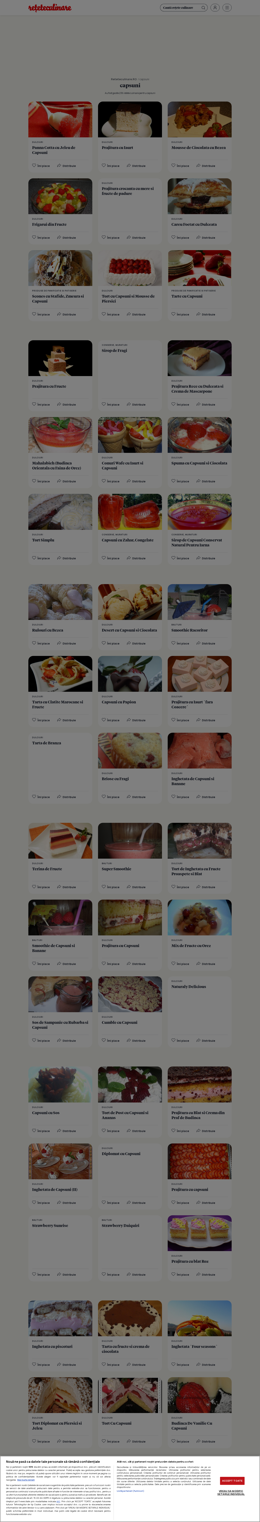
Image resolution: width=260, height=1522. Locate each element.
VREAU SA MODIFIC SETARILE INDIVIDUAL (231, 1492)
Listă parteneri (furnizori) (130, 1490)
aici (58, 1501)
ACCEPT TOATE (232, 1480)
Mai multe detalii (26, 1479)
